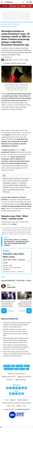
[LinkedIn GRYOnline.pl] (22, 388)
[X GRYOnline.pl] (13, 388)
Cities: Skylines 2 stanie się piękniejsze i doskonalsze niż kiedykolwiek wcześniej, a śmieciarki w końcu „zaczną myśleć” (16, 347)
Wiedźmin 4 (10, 379)
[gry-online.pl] (9, 2)
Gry (18, 6)
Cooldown (19, 366)
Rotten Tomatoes (8, 150)
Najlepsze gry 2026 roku (9, 376)
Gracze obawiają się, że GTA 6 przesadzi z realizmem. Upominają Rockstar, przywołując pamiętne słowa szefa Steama (17, 354)
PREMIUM (5, 6)
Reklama (28, 403)
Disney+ (14, 224)
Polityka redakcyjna (22, 400)
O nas (6, 400)
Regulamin (13, 400)
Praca (13, 406)
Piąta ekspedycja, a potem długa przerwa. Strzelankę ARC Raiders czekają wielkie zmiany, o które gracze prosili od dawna (16, 340)
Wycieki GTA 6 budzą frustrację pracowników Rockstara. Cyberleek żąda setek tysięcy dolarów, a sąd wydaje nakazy (17, 325)
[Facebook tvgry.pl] (22, 393)
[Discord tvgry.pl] (19, 393)
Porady (27, 366)
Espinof (7, 135)
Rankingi (23, 6)
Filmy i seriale (9, 369)
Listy (29, 6)
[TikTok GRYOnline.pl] (16, 388)
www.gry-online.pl (6, 24)
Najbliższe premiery (20, 379)
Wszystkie (7, 366)
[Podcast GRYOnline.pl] (19, 388)
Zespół (9, 406)
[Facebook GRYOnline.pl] (7, 388)
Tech (16, 369)
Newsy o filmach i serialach (9, 26)
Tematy (22, 369)
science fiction (20, 280)
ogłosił (12, 206)
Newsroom (13, 6)
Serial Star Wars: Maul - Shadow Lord (16, 261)
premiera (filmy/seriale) (8, 280)
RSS (27, 369)
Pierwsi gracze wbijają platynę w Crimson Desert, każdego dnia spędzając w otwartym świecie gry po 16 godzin (24, 303)
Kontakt (19, 406)
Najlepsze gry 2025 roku (24, 376)
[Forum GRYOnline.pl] (25, 388)
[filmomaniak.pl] (6, 57)
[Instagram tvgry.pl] (16, 393)
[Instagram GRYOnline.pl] (10, 388)
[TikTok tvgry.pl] (13, 393)
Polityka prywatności (8, 403)
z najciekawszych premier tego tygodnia (18, 94)
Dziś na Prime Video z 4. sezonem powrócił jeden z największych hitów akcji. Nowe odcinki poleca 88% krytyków (16, 242)
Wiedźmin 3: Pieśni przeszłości (16, 373)
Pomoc (24, 406)
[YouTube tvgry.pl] (10, 393)
